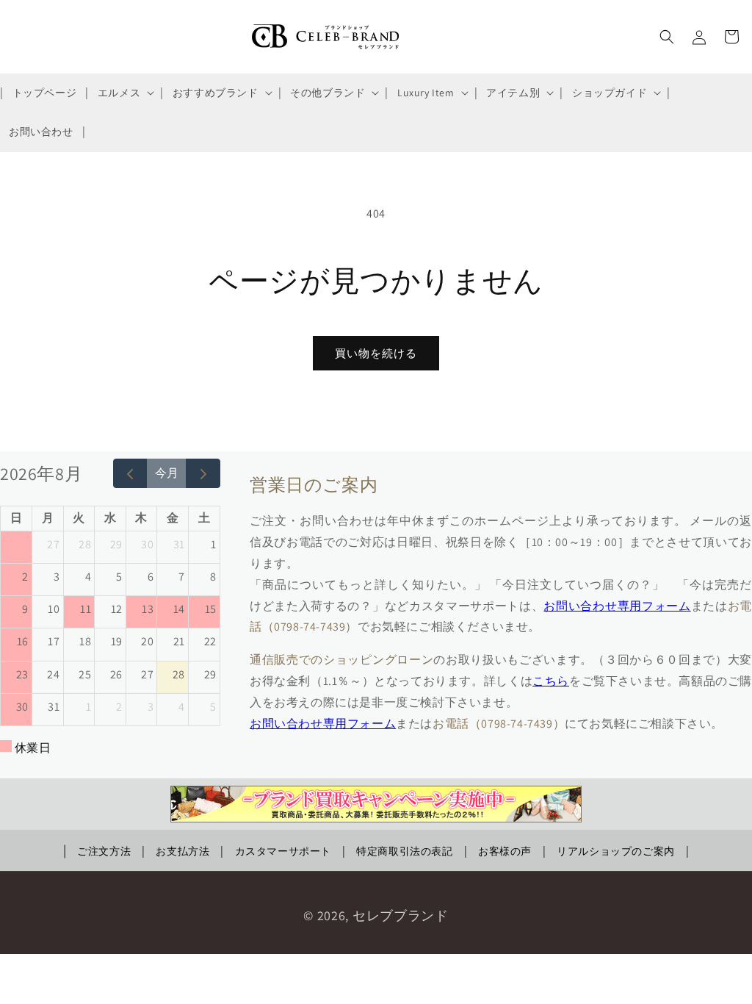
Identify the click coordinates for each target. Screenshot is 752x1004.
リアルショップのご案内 (616, 851)
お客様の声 (505, 851)
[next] (203, 473)
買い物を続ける (376, 353)
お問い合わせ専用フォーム (616, 606)
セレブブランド (400, 915)
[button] (124, 92)
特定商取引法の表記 (404, 851)
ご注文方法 (104, 851)
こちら (550, 681)
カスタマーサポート (283, 851)
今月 (166, 473)
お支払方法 (182, 851)
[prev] (130, 473)
